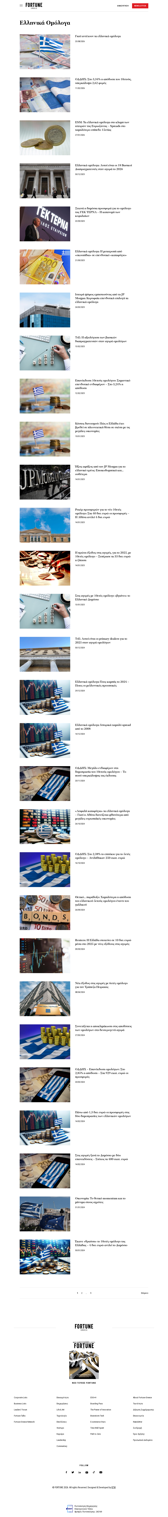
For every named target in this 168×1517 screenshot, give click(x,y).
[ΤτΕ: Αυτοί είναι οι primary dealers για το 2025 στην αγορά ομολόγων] (45, 654)
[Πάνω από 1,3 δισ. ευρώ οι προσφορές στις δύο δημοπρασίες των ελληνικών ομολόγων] (45, 1127)
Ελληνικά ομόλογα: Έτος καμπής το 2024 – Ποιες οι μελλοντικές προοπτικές (102, 683)
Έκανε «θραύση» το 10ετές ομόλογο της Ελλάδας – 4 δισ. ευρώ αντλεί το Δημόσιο (101, 1243)
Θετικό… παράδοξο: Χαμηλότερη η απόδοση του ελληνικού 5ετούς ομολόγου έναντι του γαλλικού (103, 901)
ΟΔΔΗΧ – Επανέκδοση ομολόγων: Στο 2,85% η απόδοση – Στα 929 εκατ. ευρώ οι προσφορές (101, 1073)
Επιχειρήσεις (62, 1403)
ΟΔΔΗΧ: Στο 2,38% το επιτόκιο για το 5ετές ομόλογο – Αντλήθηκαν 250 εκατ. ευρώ (102, 856)
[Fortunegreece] (34, 8)
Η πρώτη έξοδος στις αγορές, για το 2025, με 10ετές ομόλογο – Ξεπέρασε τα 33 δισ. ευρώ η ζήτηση (103, 556)
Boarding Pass (96, 1403)
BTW (114, 1487)
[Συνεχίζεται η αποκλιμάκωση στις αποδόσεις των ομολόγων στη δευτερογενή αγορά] (45, 1041)
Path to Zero (95, 1434)
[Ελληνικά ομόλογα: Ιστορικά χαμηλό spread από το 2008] (45, 740)
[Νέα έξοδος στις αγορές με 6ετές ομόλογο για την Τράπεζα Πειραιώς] (45, 998)
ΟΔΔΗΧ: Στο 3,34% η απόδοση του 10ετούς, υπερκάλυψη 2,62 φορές (103, 81)
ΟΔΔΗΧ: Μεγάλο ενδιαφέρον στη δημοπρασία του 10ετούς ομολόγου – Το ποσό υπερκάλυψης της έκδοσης (100, 771)
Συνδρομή (137, 1428)
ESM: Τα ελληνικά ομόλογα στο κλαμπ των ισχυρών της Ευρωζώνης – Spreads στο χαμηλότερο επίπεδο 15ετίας (102, 126)
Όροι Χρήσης (139, 1434)
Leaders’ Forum (20, 1409)
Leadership (61, 1440)
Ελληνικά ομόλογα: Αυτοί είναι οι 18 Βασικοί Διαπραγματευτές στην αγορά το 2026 (103, 167)
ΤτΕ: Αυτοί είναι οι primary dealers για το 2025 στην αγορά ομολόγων (101, 640)
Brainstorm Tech (97, 1415)
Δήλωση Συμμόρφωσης (143, 1409)
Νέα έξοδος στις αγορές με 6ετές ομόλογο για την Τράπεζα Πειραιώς (101, 985)
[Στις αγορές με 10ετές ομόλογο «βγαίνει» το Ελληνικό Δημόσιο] (45, 611)
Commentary (62, 1446)
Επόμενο (144, 1293)
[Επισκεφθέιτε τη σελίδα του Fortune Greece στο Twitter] (73, 1472)
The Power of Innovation (100, 1409)
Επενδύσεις (62, 1422)
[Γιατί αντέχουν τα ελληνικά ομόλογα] (45, 51)
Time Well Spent (97, 1428)
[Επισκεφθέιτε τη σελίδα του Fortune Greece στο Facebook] (66, 1472)
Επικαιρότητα (63, 1397)
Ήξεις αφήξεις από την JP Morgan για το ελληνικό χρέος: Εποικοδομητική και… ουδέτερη (100, 470)
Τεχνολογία (62, 1415)
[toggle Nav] (21, 5)
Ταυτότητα (138, 1403)
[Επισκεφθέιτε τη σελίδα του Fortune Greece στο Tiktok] (94, 1472)
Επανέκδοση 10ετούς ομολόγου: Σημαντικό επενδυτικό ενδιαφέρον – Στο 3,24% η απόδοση (102, 384)
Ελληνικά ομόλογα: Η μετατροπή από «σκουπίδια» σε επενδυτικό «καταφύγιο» (101, 253)
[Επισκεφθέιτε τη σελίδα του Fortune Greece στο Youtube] (86, 1473)
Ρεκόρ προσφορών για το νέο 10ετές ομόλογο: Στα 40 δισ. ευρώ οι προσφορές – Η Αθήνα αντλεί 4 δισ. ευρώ (102, 513)
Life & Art (60, 1409)
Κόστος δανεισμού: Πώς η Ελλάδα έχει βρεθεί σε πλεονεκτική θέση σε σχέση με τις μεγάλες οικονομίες (102, 427)
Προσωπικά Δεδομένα (142, 1440)
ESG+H (93, 1397)
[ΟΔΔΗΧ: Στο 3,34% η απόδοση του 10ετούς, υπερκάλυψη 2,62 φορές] (45, 94)
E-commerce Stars (97, 1422)
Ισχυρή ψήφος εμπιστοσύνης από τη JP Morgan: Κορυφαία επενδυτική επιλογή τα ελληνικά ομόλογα (101, 298)
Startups (60, 1428)
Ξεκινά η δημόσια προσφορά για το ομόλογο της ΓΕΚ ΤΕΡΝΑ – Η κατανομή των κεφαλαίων (103, 212)
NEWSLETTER (140, 6)
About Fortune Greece (142, 1397)
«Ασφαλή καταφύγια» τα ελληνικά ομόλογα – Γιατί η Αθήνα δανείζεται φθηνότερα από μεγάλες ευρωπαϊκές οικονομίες (102, 815)
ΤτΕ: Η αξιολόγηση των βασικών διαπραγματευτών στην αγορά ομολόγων (101, 339)
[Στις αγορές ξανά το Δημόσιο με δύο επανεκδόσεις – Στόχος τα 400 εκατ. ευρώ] (45, 1170)
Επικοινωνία (138, 1415)
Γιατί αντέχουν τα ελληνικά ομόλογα (98, 36)
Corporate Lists (20, 1397)
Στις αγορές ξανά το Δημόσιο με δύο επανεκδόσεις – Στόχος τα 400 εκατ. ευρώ (101, 1157)
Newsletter (137, 1422)
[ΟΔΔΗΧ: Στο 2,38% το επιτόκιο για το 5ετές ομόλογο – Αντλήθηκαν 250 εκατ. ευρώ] (45, 869)
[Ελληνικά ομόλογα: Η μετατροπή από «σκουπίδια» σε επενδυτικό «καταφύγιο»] (45, 267)
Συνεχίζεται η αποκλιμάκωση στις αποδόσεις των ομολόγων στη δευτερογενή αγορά (103, 1028)
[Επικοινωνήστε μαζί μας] (100, 1472)
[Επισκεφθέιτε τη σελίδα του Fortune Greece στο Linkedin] (80, 1472)
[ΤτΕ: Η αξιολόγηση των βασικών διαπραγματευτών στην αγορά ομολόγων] (45, 353)
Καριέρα (60, 1434)
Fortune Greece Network (24, 1422)
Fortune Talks (19, 1415)
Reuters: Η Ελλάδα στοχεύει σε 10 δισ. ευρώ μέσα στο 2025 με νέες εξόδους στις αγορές (103, 942)
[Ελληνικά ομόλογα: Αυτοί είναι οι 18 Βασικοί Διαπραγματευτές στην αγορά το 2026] (45, 180)
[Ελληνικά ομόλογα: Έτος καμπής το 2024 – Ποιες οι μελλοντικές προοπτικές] (45, 697)
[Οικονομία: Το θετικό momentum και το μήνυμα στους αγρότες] (45, 1214)
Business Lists (20, 1403)
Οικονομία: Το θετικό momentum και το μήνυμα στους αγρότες (100, 1200)
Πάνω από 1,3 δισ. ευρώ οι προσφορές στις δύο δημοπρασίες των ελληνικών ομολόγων (103, 1114)
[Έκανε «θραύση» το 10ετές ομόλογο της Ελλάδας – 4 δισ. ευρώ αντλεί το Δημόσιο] (45, 1257)
